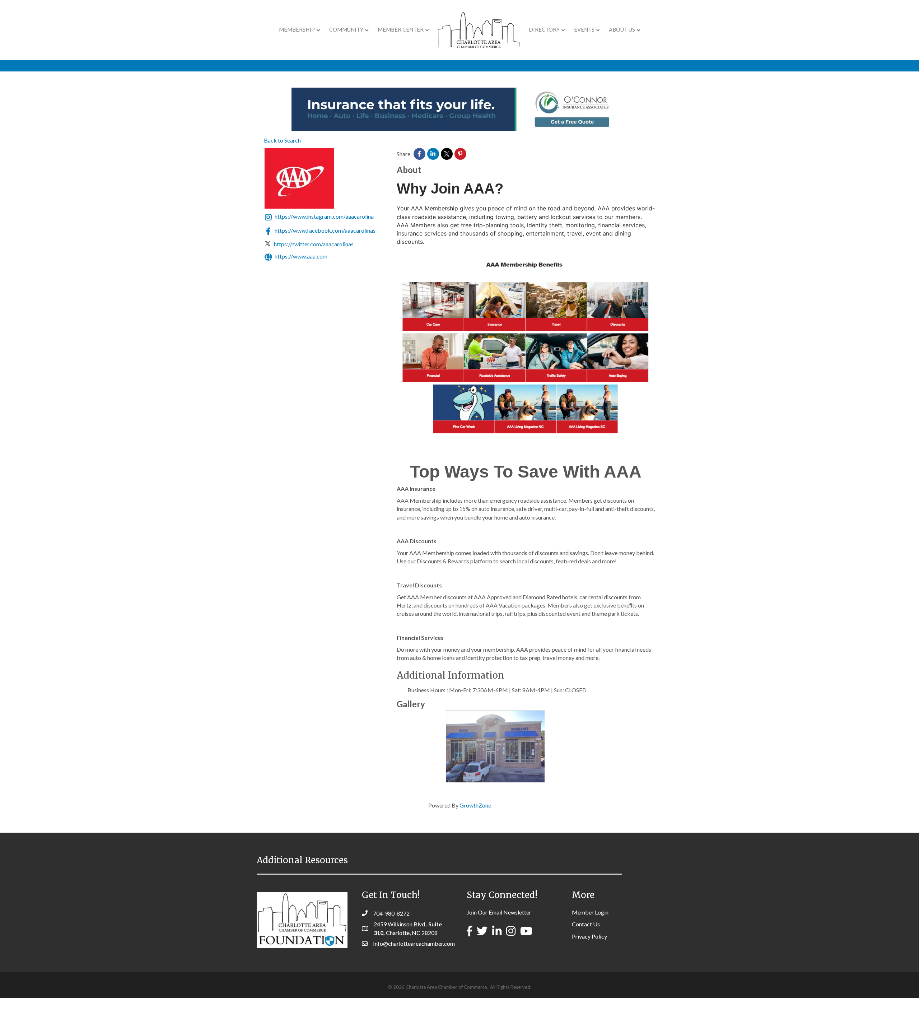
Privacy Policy (589, 936)
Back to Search (282, 140)
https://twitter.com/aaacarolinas (314, 244)
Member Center (401, 29)
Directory (544, 29)
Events (584, 29)
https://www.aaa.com (301, 256)
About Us (622, 29)
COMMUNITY (346, 29)
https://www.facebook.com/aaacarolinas (325, 230)
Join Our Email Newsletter (499, 912)
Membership (297, 29)
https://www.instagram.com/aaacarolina (324, 216)
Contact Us (586, 924)
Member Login (590, 912)
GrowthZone (475, 805)
